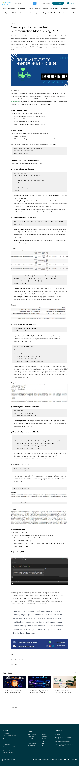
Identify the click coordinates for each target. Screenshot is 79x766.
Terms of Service (37, 759)
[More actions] (67, 23)
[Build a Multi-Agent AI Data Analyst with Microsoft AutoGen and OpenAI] (39, 682)
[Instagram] (71, 759)
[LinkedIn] (68, 759)
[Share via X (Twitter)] (15, 659)
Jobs (43, 745)
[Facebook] (73, 759)
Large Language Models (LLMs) (48, 13)
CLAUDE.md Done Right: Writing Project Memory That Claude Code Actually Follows (14, 691)
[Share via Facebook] (11, 659)
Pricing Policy (54, 759)
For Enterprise (31, 745)
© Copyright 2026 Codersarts (17, 759)
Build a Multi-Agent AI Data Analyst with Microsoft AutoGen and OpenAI (39, 691)
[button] (9, 8)
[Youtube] (65, 759)
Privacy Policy (46, 759)
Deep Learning (33, 13)
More (60, 13)
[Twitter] (76, 759)
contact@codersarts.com (64, 741)
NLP (12, 654)
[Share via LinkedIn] (19, 659)
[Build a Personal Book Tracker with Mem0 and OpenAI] (64, 682)
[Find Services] (34, 3)
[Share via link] (23, 659)
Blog (43, 741)
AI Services (14, 13)
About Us (44, 738)
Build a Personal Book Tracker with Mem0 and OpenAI (63, 691)
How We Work (46, 3)
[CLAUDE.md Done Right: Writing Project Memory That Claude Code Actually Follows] (14, 682)
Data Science (23, 13)
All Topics (5, 13)
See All (74, 672)
